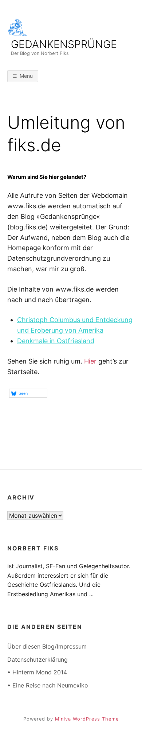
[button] (28, 393)
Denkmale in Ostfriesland (55, 341)
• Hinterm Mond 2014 (37, 672)
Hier (90, 361)
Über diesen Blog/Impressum (47, 646)
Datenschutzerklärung (37, 659)
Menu (26, 76)
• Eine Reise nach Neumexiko (47, 685)
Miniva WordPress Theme (87, 719)
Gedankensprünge (64, 44)
